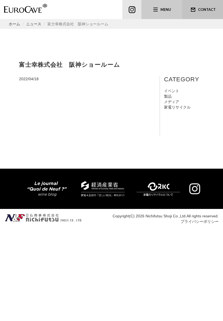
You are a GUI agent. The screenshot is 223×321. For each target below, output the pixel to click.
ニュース (33, 24)
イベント (171, 91)
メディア (171, 102)
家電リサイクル (177, 107)
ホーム (14, 24)
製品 (168, 96)
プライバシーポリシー (200, 221)
